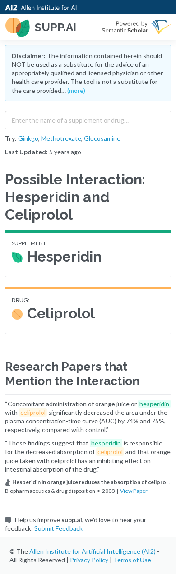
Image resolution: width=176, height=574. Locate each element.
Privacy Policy (89, 560)
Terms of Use (132, 560)
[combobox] (88, 118)
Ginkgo (28, 138)
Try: (11, 138)
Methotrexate (61, 138)
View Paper (134, 490)
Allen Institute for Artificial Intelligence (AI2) (92, 551)
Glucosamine (102, 138)
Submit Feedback (58, 528)
